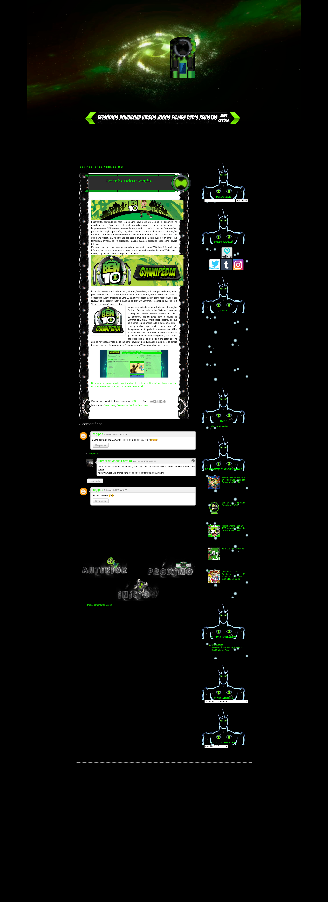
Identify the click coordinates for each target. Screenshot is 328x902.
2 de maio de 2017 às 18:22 (115, 490)
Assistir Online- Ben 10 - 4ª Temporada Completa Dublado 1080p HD (233, 528)
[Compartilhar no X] (158, 401)
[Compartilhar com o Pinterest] (164, 401)
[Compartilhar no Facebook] (161, 401)
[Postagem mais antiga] (170, 577)
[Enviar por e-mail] (151, 401)
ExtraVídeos (217, 645)
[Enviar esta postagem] (144, 401)
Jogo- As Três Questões (233, 549)
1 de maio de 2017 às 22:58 (144, 461)
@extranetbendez (219, 426)
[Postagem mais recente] (104, 577)
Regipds (97, 434)
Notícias (133, 405)
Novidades (143, 405)
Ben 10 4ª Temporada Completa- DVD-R (233, 504)
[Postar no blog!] (154, 401)
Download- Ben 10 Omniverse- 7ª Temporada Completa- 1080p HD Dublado (233, 575)
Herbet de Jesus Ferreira (115, 461)
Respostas (93, 453)
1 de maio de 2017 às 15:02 (115, 434)
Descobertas (122, 405)
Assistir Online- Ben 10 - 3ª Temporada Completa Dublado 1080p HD (233, 480)
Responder (100, 445)
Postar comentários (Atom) (99, 605)
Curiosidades (109, 405)
